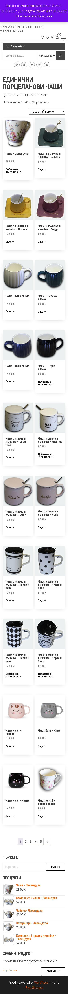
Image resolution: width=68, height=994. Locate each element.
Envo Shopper (34, 987)
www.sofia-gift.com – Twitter (32, 64)
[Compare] (42, 37)
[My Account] (52, 37)
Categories (17, 46)
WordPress (41, 982)
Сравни (51, 971)
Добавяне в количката (11, 170)
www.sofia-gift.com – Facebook (17, 64)
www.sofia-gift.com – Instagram (24, 64)
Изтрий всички (10, 970)
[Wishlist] (47, 37)
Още (40, 169)
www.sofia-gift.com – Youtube (39, 64)
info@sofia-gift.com (47, 64)
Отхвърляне (44, 16)
